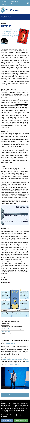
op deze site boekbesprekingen (12, 364)
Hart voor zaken (5, 325)
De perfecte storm (5, 331)
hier (10, 282)
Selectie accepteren (7, 420)
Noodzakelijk (6, 415)
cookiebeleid (6, 411)
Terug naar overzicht (16, 395)
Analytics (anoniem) (16, 415)
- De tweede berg (5, 328)
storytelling (25, 359)
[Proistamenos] (10, 10)
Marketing (5, 416)
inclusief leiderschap (16, 359)
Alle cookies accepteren (21, 420)
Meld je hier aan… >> (10, 343)
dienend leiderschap (6, 359)
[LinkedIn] (28, 3)
